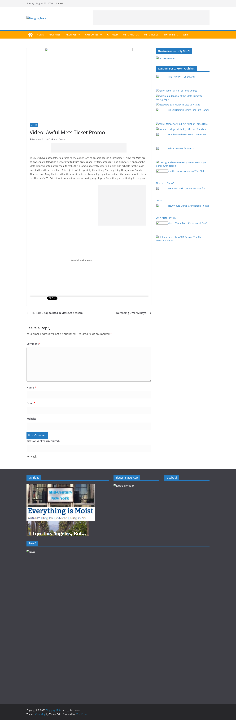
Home (40, 34)
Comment (33, 343)
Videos (34, 125)
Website (31, 418)
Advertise (55, 34)
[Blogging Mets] (30, 35)
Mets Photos (131, 34)
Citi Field (112, 34)
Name (31, 387)
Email (30, 403)
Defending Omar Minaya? (131, 313)
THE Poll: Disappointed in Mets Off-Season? (56, 313)
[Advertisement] (151, 17)
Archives (71, 34)
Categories (92, 34)
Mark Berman (60, 139)
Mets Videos (151, 34)
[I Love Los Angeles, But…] (57, 522)
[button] (78, 34)
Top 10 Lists (171, 34)
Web (185, 34)
